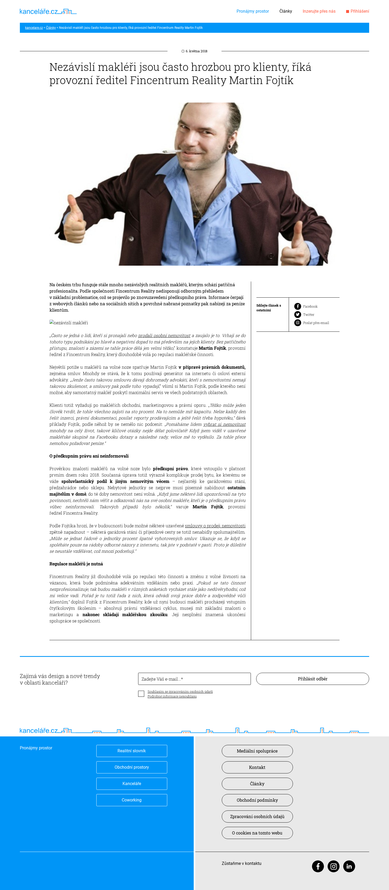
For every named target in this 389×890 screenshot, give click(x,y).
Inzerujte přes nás (319, 11)
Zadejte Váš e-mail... (161, 679)
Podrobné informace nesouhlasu (172, 696)
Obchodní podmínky (257, 800)
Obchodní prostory (132, 767)
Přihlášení (360, 11)
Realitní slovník (131, 750)
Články (285, 11)
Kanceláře (132, 783)
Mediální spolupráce (257, 751)
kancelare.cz (34, 28)
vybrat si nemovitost (224, 424)
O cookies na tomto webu (257, 833)
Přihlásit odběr (313, 678)
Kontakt (257, 767)
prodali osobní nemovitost (164, 335)
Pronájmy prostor (253, 11)
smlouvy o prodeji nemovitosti (215, 525)
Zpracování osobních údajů (257, 816)
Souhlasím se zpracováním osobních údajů (180, 691)
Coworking (132, 800)
